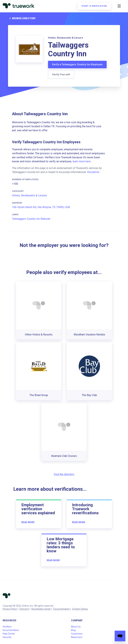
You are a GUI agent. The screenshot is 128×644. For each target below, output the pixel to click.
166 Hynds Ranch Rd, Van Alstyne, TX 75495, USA (41, 207)
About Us (76, 626)
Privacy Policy (10, 609)
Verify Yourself (61, 74)
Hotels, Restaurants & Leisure (29, 195)
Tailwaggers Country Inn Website (31, 218)
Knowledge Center (41, 609)
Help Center (9, 633)
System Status (80, 609)
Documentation (61, 609)
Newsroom (76, 637)
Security (7, 637)
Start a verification (94, 6)
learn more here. (81, 161)
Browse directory (24, 18)
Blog (73, 630)
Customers (77, 633)
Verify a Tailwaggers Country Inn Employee (77, 64)
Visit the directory (64, 474)
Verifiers (7, 626)
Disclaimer (93, 172)
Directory (24, 609)
